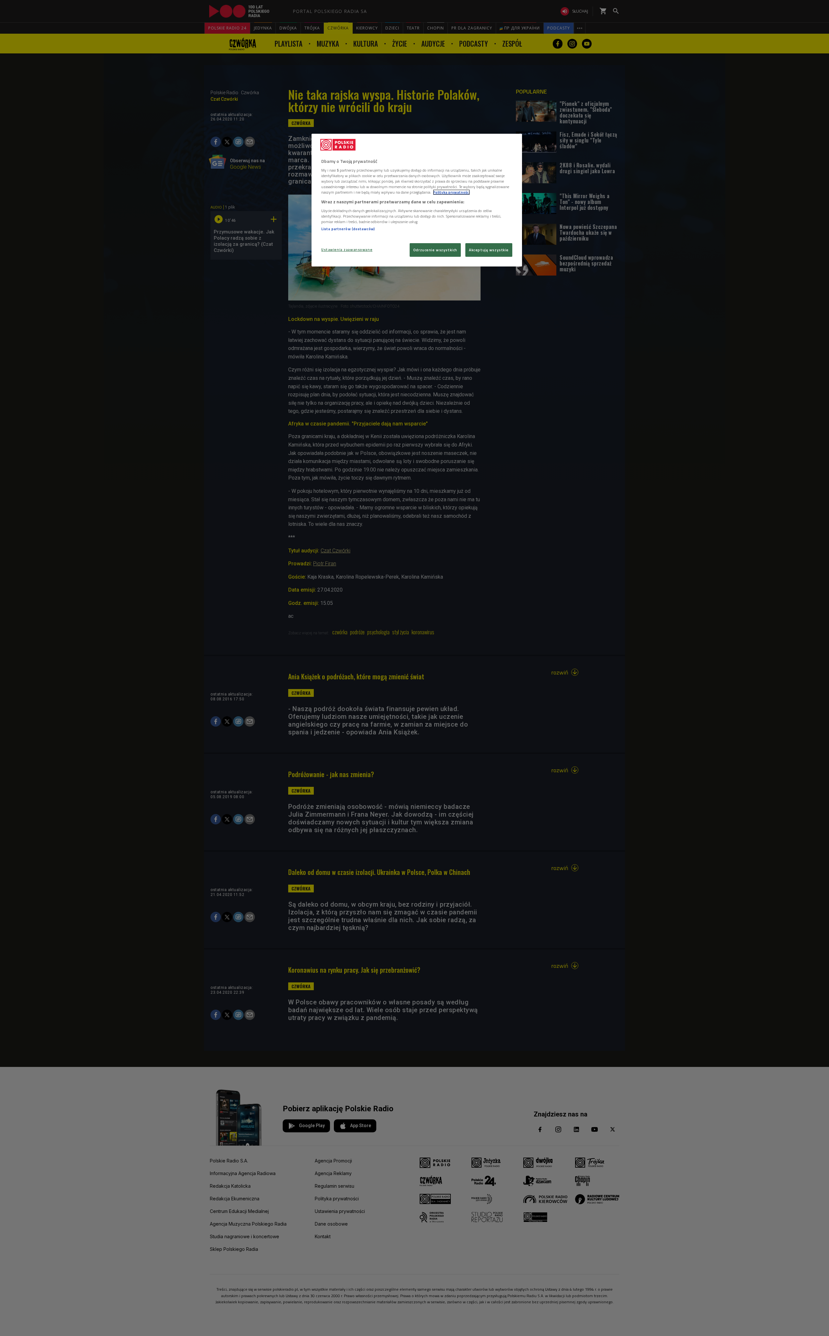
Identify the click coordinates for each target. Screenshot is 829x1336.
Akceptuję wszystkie (489, 250)
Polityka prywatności (451, 192)
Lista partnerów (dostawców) (348, 229)
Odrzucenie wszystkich (435, 250)
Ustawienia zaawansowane (346, 249)
